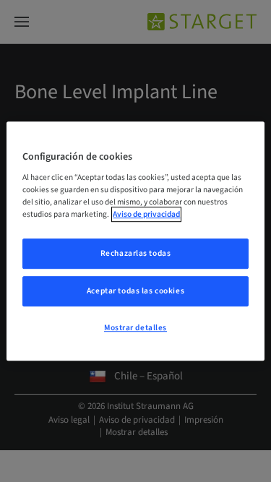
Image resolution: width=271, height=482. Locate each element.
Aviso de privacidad (146, 214)
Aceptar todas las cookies (135, 291)
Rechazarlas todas (135, 254)
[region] (135, 241)
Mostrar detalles (135, 328)
